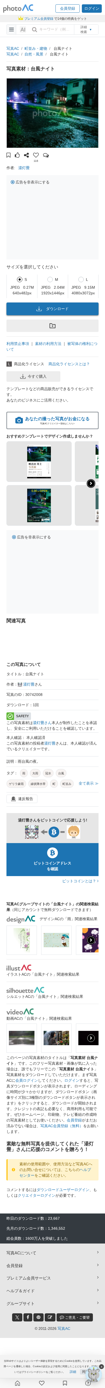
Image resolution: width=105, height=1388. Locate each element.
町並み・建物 (35, 48)
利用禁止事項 (17, 343)
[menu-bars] (11, 29)
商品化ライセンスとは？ (69, 364)
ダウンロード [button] (57, 309)
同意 (85, 1372)
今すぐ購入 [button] (37, 376)
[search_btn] (34, 29)
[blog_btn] (50, 1317)
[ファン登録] (41, 1383)
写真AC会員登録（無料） (61, 1126)
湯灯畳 (24, 168)
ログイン (71, 1080)
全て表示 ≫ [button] (89, 783)
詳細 (73, 1372)
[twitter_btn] (17, 1317)
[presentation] (91, 940)
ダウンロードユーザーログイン (63, 1190)
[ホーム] (17, 1383)
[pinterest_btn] (38, 1317)
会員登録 (74, 1120)
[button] (67, 8)
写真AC (12, 48)
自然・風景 (33, 54)
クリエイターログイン (36, 1195)
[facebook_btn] (27, 1317)
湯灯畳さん (42, 723)
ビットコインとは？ (79, 881)
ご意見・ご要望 (77, 1317)
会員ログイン (26, 1080)
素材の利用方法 (48, 343)
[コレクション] (65, 1383)
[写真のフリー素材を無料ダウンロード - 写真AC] (18, 8)
